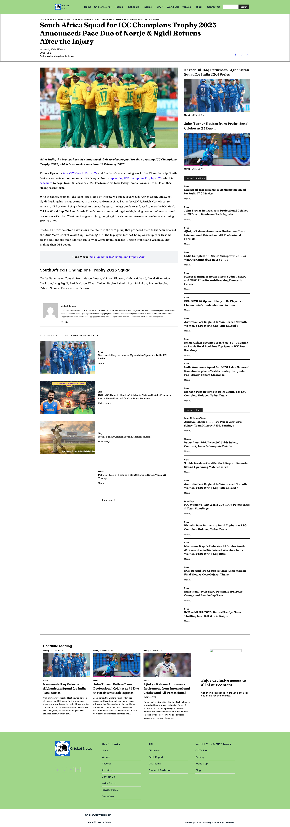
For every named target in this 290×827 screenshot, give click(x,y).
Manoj (101, 363)
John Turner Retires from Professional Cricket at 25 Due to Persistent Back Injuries (116, 688)
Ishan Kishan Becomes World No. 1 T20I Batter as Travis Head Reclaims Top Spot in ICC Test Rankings (216, 346)
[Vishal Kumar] (50, 313)
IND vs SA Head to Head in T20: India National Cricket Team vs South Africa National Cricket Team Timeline (134, 396)
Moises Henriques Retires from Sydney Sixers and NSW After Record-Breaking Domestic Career (215, 280)
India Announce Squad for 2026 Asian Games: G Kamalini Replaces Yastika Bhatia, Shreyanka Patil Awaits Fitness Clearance (217, 370)
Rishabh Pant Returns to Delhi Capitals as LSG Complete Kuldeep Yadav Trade (215, 393)
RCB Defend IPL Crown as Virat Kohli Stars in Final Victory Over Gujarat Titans (215, 572)
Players (187, 439)
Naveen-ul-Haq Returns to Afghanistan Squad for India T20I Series (64, 688)
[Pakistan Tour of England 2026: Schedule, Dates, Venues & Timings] (67, 477)
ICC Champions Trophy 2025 (81, 335)
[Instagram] (241, 54)
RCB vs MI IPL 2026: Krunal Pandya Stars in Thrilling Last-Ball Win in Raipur (214, 614)
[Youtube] (78, 769)
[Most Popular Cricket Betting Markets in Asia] (67, 437)
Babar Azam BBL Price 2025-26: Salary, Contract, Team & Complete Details (211, 444)
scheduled (46, 183)
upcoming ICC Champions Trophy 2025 (135, 178)
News (61, 19)
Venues (187, 460)
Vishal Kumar (58, 49)
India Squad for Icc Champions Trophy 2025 (116, 256)
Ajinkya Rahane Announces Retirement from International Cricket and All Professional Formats (214, 235)
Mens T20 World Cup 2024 (80, 173)
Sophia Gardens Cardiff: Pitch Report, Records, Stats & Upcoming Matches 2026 (216, 465)
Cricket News (48, 19)
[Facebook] (235, 54)
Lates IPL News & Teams (195, 418)
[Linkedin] (66, 321)
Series (100, 472)
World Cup (189, 501)
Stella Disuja (104, 441)
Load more (107, 500)
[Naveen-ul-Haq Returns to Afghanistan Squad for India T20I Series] (67, 357)
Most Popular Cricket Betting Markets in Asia (124, 436)
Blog (100, 392)
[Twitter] (247, 54)
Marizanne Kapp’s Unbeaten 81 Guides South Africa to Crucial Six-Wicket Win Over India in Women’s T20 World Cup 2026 (215, 550)
